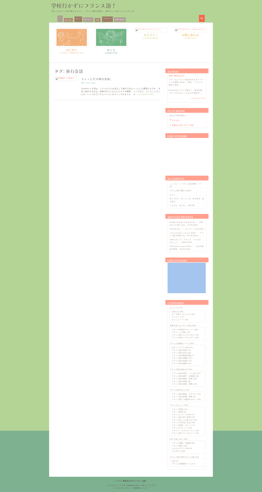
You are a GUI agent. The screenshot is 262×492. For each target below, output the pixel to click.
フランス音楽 (177, 409)
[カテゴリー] (150, 30)
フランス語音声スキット (182, 329)
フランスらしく (176, 405)
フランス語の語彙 (179, 358)
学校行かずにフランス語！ (84, 5)
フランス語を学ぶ (177, 390)
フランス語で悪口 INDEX (180, 190)
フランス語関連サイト (181, 463)
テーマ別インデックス (181, 314)
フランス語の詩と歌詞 (181, 417)
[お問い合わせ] (190, 30)
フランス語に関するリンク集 (182, 457)
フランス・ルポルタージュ (183, 430)
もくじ (78, 18)
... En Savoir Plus (197, 98)
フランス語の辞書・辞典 (182, 396)
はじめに (68, 20)
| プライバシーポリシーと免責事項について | (131, 488)
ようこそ (173, 307)
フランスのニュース (180, 427)
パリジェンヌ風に (179, 332)
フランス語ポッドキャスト (183, 337)
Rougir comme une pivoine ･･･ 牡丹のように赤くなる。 (186, 223)
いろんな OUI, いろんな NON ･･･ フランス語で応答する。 (187, 234)
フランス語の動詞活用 (181, 355)
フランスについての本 (181, 414)
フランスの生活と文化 (181, 422)
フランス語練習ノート (179, 343)
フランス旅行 (177, 445)
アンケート (107, 18)
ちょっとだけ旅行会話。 (97, 79)
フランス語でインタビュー (183, 433)
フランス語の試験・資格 (182, 384)
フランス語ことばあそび (182, 420)
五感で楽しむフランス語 (180, 325)
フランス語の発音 (179, 350)
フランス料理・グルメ (181, 425)
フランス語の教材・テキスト (184, 394)
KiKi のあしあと (176, 439)
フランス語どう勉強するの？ (184, 399)
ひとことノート (178, 319)
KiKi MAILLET (176, 75)
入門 (97, 20)
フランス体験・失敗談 (181, 443)
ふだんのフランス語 (180, 448)
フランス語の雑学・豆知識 (183, 376)
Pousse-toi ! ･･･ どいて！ (181, 229)
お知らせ (175, 311)
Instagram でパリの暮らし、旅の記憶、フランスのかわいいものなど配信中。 (186, 91)
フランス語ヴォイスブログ (183, 335)
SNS (173, 461)
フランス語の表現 (179, 361)
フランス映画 (177, 412)
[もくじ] (111, 37)
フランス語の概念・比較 (182, 378)
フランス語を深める (178, 369)
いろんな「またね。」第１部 (182, 205)
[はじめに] (71, 37)
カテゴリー (88, 19)
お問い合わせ (120, 19)
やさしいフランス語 (180, 347)
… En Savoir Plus (145, 94)
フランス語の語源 (179, 381)
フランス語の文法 (179, 352)
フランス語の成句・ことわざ (184, 373)
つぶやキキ (176, 451)
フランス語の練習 (179, 363)
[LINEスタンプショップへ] (187, 153)
